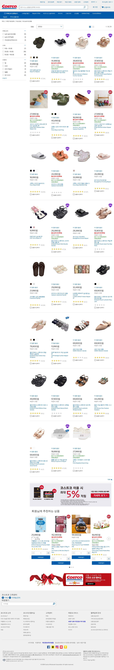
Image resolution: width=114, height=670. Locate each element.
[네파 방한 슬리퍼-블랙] (34, 57)
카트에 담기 (41, 557)
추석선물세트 (14, 17)
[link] (39, 50)
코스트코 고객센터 (9, 595)
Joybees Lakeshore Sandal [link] (58, 295)
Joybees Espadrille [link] (78, 129)
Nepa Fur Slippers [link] (35, 71)
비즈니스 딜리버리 (49, 13)
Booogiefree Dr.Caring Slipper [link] (102, 182)
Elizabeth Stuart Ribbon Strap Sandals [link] (38, 409)
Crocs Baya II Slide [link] (35, 185)
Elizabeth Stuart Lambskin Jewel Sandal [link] (37, 464)
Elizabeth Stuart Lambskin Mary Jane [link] (103, 300)
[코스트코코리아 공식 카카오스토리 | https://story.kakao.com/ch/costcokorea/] (65, 647)
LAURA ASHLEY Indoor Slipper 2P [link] (81, 297)
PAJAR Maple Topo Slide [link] (58, 72)
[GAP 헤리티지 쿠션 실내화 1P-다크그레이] (52, 340)
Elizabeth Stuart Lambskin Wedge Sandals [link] (80, 409)
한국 (110, 2)
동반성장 (93, 627)
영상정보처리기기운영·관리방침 (65, 642)
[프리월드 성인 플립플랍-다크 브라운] (31, 284)
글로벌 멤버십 (27, 635)
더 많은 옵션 (34, 61)
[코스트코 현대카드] (70, 505)
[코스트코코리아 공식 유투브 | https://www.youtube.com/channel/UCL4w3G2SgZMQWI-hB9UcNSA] (61, 647)
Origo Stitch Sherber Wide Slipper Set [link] (37, 128)
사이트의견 (49, 624)
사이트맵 (31, 642)
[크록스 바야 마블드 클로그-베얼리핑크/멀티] (74, 171)
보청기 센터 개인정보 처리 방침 (77, 621)
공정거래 (93, 624)
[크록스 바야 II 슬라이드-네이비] (34, 171)
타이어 (60, 13)
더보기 (4, 78)
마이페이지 (26, 627)
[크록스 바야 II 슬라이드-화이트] (37, 171)
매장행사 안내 (72, 624)
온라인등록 (26, 624)
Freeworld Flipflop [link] (35, 298)
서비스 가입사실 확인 (89, 660)
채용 (2, 630)
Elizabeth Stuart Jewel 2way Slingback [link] (37, 356)
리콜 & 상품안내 (50, 621)
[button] (86, 7)
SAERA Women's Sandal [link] (79, 351)
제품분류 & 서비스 (6, 624)
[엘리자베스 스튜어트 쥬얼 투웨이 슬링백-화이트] (37, 340)
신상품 (76, 13)
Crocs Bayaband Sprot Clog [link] (80, 463)
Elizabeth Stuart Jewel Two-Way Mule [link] (103, 244)
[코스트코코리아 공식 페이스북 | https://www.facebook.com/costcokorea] (48, 647)
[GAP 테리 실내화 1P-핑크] (34, 227)
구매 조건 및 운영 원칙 (97, 618)
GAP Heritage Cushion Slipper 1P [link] (59, 356)
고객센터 (49, 613)
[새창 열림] (4, 660)
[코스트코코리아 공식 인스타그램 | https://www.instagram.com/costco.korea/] (57, 647)
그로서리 (68, 13)
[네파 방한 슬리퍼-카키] (37, 57)
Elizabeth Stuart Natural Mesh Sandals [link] (59, 409)
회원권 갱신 (26, 618)
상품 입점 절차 (95, 621)
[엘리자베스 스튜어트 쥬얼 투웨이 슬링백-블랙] (34, 340)
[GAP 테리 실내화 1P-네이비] (31, 227)
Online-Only (85, 13)
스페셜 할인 (25, 13)
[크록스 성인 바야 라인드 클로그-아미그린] (52, 114)
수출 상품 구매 (50, 627)
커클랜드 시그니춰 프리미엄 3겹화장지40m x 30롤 (40, 542)
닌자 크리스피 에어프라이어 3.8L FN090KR (81, 542)
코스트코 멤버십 (29, 613)
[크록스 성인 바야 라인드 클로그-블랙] (55, 114)
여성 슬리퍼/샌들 (27, 21)
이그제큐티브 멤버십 (29, 621)
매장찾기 (5, 600)
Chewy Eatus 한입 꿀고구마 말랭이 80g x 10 (100, 547)
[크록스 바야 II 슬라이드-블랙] (31, 171)
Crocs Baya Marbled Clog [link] (80, 185)
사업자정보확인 (25, 656)
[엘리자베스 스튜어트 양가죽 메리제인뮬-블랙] (95, 284)
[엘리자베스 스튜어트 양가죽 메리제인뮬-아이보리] (98, 284)
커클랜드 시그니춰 (6, 621)
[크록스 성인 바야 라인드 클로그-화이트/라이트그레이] (58, 114)
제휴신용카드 (27, 632)
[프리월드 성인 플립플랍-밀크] (34, 284)
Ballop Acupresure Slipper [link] (58, 461)
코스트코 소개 (6, 613)
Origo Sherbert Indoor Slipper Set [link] (102, 128)
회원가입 (25, 616)
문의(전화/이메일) (51, 618)
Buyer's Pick (36, 13)
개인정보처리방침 (48, 642)
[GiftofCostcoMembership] (70, 585)
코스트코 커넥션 (5, 627)
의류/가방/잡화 (10, 21)
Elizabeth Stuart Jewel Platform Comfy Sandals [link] (103, 74)
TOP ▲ (110, 479)
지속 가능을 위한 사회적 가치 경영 (10, 618)
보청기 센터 (71, 618)
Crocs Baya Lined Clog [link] (57, 130)
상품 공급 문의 (95, 616)
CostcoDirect (97, 13)
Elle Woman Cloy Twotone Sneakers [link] (101, 409)
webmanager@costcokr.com (70, 655)
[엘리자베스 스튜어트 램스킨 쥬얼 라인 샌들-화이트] (34, 448)
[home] (9, 7)
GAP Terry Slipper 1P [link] (35, 238)
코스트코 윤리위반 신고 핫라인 (99, 630)
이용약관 (38, 642)
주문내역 (25, 630)
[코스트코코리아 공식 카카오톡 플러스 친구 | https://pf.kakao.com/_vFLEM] (53, 647)
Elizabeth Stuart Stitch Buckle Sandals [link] (59, 244)
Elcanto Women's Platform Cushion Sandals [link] (80, 74)
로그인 (95, 7)
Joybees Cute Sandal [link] (57, 186)
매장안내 (70, 616)
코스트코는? (4, 616)
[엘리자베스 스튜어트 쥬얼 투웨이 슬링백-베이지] (31, 340)
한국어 (93, 2)
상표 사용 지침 (81, 642)
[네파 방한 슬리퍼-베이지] (31, 57)
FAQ (47, 616)
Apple (5, 17)
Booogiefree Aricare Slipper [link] (80, 238)
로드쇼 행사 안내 (73, 627)
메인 (3, 21)
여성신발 (18, 21)
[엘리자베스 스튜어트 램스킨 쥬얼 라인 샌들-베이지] (31, 448)
